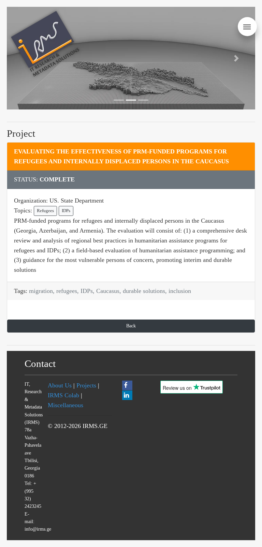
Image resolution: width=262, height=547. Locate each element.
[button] (236, 58)
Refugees (45, 210)
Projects (86, 385)
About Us (60, 385)
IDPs (66, 210)
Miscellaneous (65, 405)
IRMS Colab (63, 395)
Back (131, 325)
